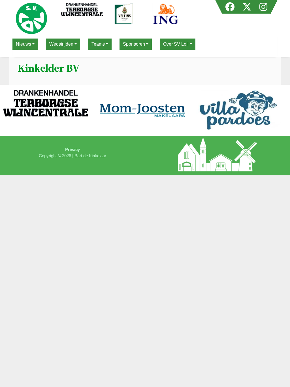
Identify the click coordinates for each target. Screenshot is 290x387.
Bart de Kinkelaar (90, 155)
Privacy (72, 149)
